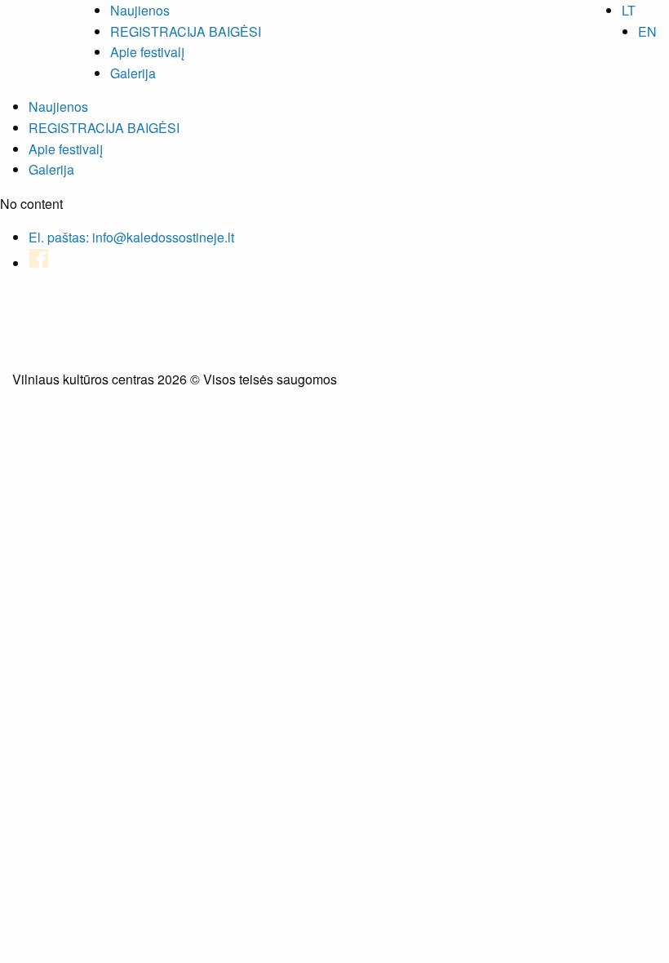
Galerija (133, 73)
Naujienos (140, 10)
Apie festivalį (147, 51)
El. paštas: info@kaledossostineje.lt (131, 237)
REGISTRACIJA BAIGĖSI (185, 31)
